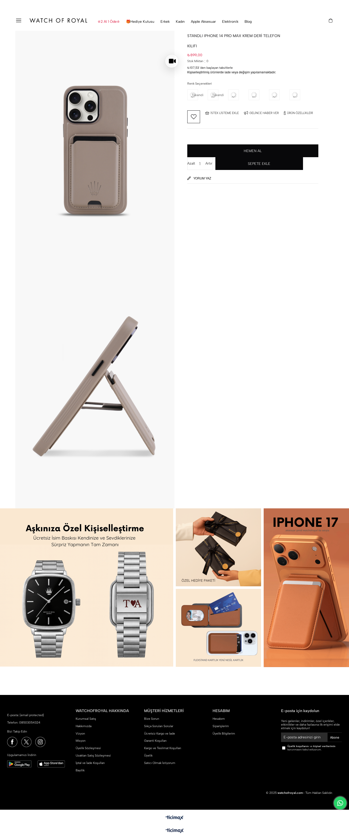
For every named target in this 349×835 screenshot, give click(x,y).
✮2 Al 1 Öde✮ (109, 21)
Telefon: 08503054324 (23, 722)
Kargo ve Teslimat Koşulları (162, 748)
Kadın (180, 21)
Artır (208, 163)
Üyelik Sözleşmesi (88, 748)
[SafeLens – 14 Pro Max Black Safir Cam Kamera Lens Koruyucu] (299, 94)
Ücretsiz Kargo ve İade (159, 733)
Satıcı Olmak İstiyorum (159, 763)
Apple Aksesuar (203, 21)
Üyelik (148, 755)
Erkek (165, 21)
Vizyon (80, 733)
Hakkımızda (83, 726)
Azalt (191, 163)
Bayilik (80, 770)
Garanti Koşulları (155, 740)
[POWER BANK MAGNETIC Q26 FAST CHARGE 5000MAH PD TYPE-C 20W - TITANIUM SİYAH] (238, 94)
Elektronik (230, 21)
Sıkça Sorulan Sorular (158, 726)
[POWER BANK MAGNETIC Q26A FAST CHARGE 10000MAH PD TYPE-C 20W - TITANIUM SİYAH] (259, 94)
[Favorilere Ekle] (193, 116)
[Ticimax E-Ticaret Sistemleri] (175, 831)
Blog (248, 21)
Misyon (81, 740)
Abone (334, 737)
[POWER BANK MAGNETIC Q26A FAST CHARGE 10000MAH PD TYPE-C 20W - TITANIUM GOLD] (279, 94)
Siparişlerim (221, 726)
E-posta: (25, 715)
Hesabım (219, 718)
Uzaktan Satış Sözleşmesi (93, 755)
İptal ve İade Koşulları (90, 763)
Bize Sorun (151, 718)
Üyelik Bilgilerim (224, 733)
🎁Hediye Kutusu (140, 21)
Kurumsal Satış (86, 718)
